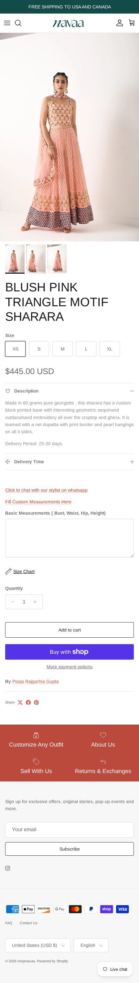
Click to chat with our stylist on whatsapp (46, 490)
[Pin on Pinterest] (36, 702)
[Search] (21, 23)
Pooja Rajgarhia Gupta (35, 681)
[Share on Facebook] (28, 702)
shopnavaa (26, 961)
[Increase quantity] (36, 602)
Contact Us (28, 923)
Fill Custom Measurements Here (38, 501)
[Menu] (7, 23)
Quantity (14, 588)
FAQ (8, 923)
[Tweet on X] (20, 702)
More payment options (69, 666)
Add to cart (70, 630)
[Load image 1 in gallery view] (69, 137)
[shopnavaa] (69, 23)
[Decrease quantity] (11, 602)
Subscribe (69, 849)
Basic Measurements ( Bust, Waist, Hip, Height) (55, 513)
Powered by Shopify (52, 961)
